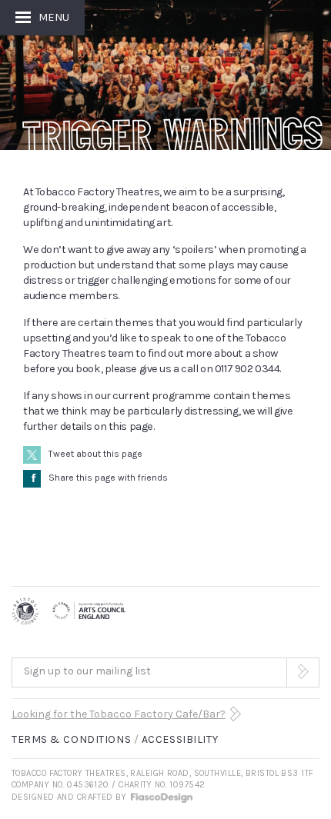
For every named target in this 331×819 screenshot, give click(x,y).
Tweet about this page (95, 453)
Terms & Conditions (71, 739)
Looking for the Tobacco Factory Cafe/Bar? (119, 714)
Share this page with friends (100, 477)
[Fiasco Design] (160, 797)
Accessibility (180, 739)
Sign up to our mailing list (87, 671)
